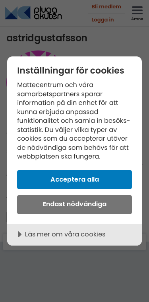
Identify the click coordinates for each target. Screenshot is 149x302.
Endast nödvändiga (74, 204)
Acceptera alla (74, 179)
